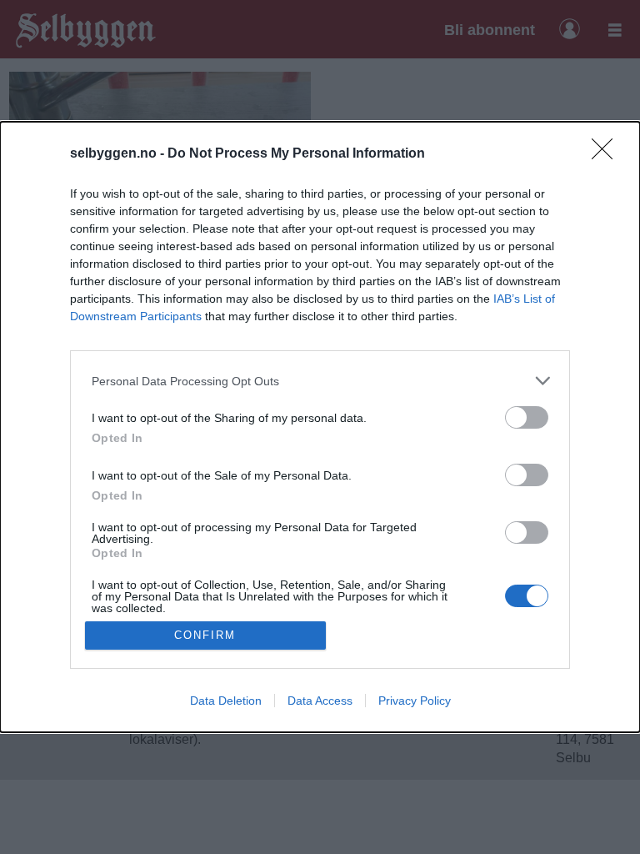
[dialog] (320, 426)
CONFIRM (205, 635)
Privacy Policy (414, 700)
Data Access (320, 700)
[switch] (526, 417)
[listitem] (320, 380)
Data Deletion (226, 700)
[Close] (607, 154)
